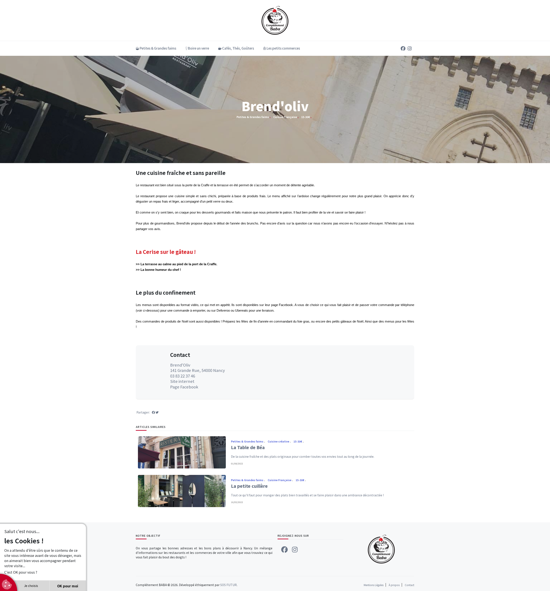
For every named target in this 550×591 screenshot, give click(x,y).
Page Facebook (184, 386)
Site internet (182, 381)
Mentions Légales (373, 585)
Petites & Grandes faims (157, 48)
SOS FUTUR (228, 585)
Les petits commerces (283, 48)
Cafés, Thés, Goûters (238, 48)
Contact (409, 585)
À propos (394, 585)
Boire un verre (198, 48)
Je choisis (31, 585)
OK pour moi (67, 585)
